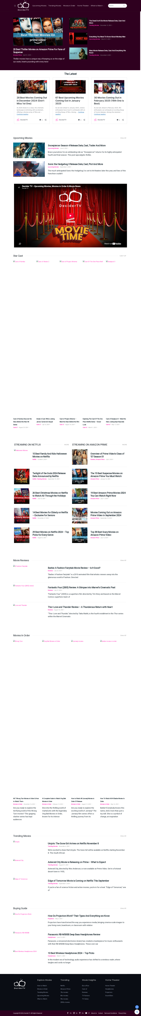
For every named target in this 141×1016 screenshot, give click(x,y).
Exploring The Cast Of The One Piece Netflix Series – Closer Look (92, 422)
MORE (66, 445)
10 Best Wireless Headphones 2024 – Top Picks (71, 953)
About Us (94, 1013)
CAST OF (123, 256)
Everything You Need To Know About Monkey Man (107, 37)
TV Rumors (86, 996)
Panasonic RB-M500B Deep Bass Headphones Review (74, 934)
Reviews (93, 459)
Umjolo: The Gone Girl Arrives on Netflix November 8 (73, 843)
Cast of (15, 427)
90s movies (64, 999)
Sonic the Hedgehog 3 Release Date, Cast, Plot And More (75, 164)
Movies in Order (69, 6)
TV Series (85, 999)
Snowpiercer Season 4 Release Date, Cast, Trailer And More (76, 145)
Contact (100, 1013)
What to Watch (97, 6)
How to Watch (42, 986)
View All (123, 138)
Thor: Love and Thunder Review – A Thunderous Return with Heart (80, 607)
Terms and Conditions (110, 1013)
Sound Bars (109, 996)
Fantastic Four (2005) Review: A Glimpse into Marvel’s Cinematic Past (81, 587)
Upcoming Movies (39, 6)
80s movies (64, 996)
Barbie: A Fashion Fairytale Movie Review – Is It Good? (74, 568)
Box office (85, 986)
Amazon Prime (17, 55)
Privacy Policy (122, 1013)
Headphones (52, 937)
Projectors (51, 918)
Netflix (34, 459)
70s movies (64, 992)
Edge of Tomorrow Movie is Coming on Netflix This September (78, 880)
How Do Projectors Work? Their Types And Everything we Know (79, 916)
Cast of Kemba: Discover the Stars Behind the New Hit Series (22, 422)
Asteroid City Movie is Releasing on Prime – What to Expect (77, 862)
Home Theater (83, 6)
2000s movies (65, 1002)
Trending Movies (54, 6)
